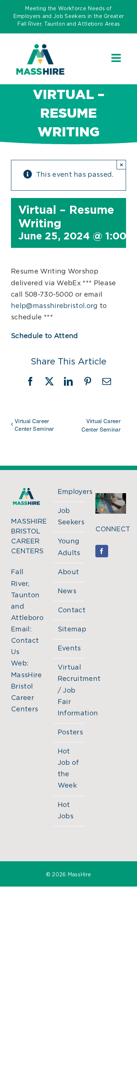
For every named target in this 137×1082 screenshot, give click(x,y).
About (68, 572)
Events (69, 648)
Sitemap (69, 629)
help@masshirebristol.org (54, 306)
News (67, 591)
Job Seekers (69, 517)
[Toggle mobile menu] (116, 57)
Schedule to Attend (44, 336)
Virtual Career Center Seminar (34, 424)
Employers (69, 492)
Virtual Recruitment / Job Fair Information (69, 690)
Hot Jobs (65, 811)
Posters (69, 732)
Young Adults (69, 547)
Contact (69, 610)
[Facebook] (101, 551)
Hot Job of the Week (68, 768)
